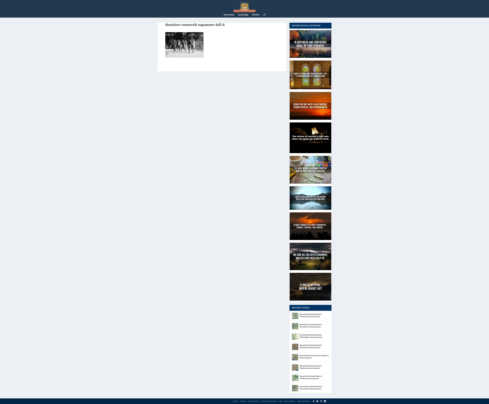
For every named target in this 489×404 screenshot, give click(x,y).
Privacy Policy (289, 401)
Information (229, 15)
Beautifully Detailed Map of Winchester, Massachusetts (311, 388)
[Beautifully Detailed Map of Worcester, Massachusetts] (295, 347)
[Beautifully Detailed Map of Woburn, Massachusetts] (295, 357)
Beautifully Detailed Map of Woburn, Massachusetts (314, 357)
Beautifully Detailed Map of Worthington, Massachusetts (311, 336)
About (235, 401)
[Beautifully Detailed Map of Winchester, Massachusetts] (295, 388)
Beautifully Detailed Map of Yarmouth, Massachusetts (311, 315)
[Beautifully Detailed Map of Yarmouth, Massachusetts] (295, 316)
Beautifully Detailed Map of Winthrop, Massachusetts (311, 367)
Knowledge (243, 15)
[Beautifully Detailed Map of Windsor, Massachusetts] (295, 378)
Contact (243, 401)
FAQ (280, 401)
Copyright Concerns (269, 401)
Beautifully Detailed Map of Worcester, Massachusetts (311, 346)
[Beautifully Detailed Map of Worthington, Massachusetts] (295, 336)
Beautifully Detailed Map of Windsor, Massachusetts (311, 377)
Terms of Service (303, 401)
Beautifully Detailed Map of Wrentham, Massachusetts (311, 326)
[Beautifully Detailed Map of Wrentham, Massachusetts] (295, 326)
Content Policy (254, 401)
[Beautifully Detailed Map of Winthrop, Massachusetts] (295, 367)
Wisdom (256, 15)
